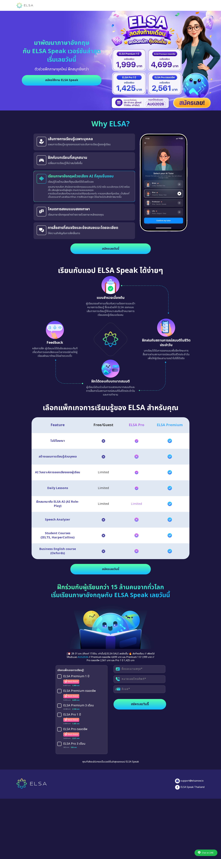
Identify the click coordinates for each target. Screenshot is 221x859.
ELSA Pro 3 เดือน (74, 744)
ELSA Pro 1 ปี (72, 715)
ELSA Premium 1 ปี (76, 676)
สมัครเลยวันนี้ (110, 248)
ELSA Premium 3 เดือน (78, 706)
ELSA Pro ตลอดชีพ (75, 729)
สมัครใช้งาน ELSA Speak (61, 80)
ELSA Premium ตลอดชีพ (79, 691)
